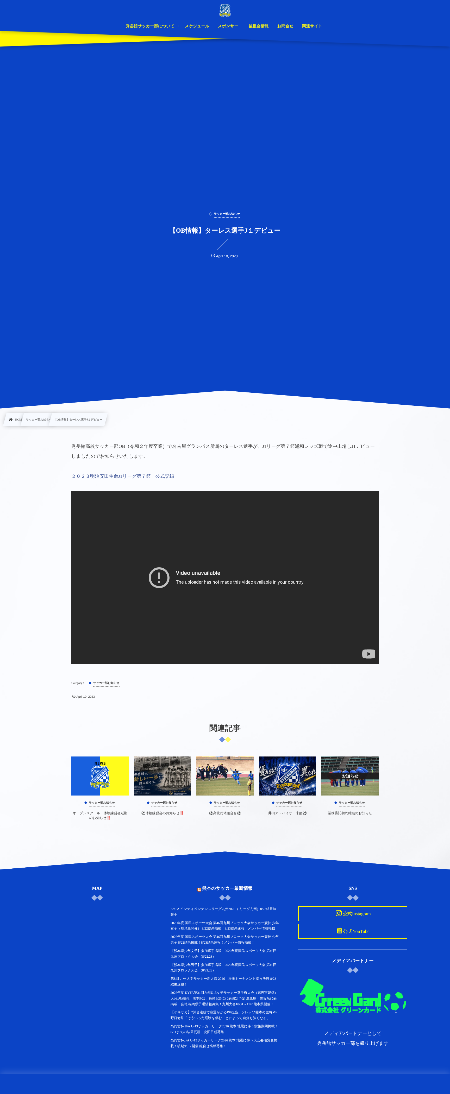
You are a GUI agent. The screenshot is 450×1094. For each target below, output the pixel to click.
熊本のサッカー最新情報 (227, 888)
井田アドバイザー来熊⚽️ (287, 813)
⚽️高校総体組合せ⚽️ (225, 813)
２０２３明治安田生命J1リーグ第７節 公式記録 (122, 476)
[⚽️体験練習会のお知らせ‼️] (162, 776)
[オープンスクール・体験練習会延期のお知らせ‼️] (100, 776)
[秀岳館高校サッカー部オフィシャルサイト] (225, 10)
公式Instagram (357, 913)
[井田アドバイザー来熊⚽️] (287, 776)
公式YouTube (356, 931)
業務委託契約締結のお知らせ (350, 813)
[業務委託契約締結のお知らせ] (350, 776)
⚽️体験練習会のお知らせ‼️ (162, 813)
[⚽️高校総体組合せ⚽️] (225, 776)
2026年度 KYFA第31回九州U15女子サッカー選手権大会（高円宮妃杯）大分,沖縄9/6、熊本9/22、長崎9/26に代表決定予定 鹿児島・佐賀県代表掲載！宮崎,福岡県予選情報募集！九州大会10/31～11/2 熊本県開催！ (224, 998)
